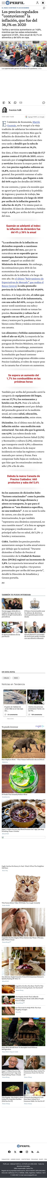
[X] (15, 1152)
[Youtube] (21, 1152)
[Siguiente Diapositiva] (43, 702)
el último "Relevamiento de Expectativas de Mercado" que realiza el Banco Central (23, 282)
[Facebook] (9, 1152)
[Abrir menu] (3, 3)
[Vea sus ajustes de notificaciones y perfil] (43, 3)
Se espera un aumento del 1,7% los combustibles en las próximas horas (24, 378)
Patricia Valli (15, 110)
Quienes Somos (15, 1159)
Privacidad (34, 1159)
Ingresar (37, 3)
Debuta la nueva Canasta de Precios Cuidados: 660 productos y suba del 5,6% (23, 479)
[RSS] (32, 1152)
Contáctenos (25, 1159)
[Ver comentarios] (43, 8)
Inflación (6, 678)
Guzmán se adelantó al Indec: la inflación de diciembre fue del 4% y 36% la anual (23, 229)
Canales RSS (6, 1159)
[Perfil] (23, 1147)
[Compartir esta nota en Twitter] (9, 103)
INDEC (16, 678)
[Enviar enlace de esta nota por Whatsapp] (15, 103)
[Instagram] (27, 1152)
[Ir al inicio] (15, 3)
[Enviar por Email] (21, 103)
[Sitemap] (38, 1152)
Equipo (41, 1159)
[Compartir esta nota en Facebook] (4, 103)
